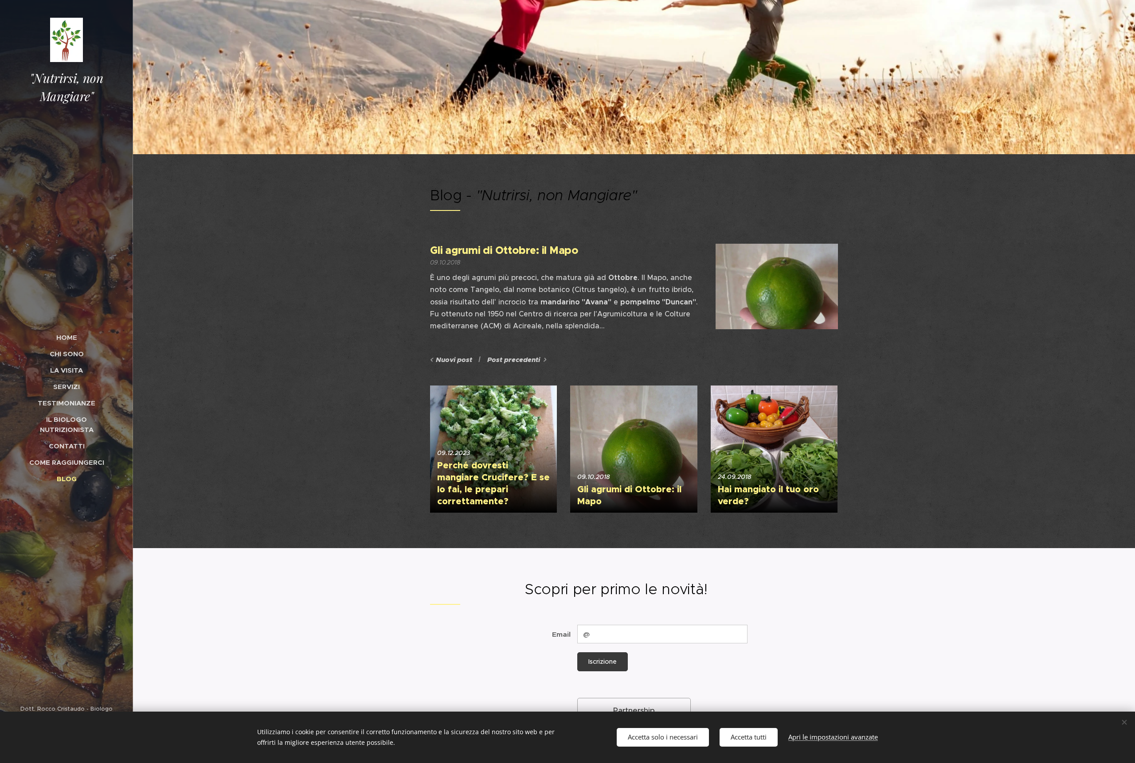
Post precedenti (513, 359)
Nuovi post (454, 359)
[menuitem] (66, 337)
